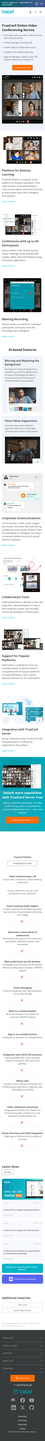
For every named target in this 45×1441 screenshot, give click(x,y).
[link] (22, 1198)
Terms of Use (22, 1416)
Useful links (10, 1345)
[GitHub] (31, 1408)
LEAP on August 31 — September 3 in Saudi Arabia (17, 3)
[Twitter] (22, 1408)
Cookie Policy (22, 1420)
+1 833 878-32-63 (22, 1385)
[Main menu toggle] (40, 11)
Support (7, 1353)
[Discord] (13, 1400)
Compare (8, 1368)
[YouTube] (31, 1400)
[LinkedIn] (13, 1408)
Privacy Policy (22, 1424)
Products (8, 1338)
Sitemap (22, 1428)
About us (8, 1360)
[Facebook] (22, 1400)
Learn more (8, 201)
